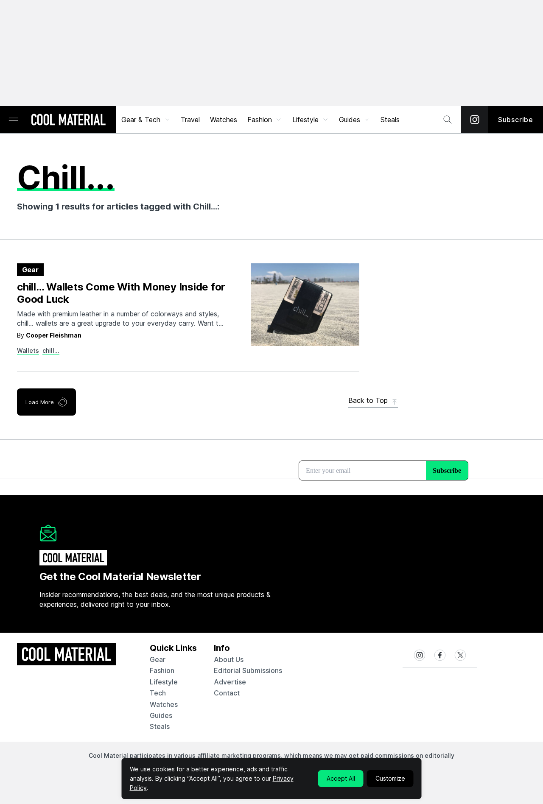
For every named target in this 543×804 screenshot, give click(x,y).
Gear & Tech (140, 119)
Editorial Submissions (248, 670)
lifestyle (164, 682)
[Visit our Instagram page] (475, 119)
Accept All (341, 778)
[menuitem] (146, 119)
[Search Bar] (447, 119)
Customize (390, 778)
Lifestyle (305, 119)
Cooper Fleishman (53, 335)
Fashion (259, 119)
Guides (349, 119)
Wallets (28, 350)
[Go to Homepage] (68, 120)
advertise (230, 682)
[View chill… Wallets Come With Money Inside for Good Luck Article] (305, 304)
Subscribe (515, 119)
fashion (162, 670)
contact (227, 693)
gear (157, 659)
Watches (223, 119)
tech (158, 693)
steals (390, 119)
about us (229, 659)
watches (164, 704)
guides (161, 715)
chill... (50, 350)
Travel (190, 119)
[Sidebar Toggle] (13, 119)
